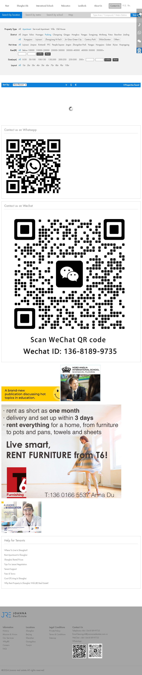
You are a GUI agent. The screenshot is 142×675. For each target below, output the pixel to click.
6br (47, 65)
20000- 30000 (58, 50)
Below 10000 (28, 50)
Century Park (90, 40)
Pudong (48, 35)
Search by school (55, 15)
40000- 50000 (88, 50)
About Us (98, 6)
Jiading (126, 35)
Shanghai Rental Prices (13, 560)
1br (24, 65)
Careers (6, 645)
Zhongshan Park (79, 45)
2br (28, 65)
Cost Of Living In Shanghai (15, 578)
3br (33, 65)
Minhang (103, 35)
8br (57, 65)
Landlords (82, 6)
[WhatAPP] (139, 33)
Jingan (25, 35)
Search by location (11, 15)
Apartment (26, 29)
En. (129, 6)
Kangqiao (28, 40)
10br (67, 65)
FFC (48, 45)
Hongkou (75, 35)
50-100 (32, 60)
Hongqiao (100, 45)
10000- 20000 (43, 50)
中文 (124, 6)
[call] (139, 24)
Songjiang (93, 35)
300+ (81, 60)
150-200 (52, 60)
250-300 (73, 60)
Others (117, 40)
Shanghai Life (22, 6)
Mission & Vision (10, 634)
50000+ (100, 50)
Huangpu (39, 35)
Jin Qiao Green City (73, 40)
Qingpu (67, 35)
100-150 (42, 60)
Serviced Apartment (41, 29)
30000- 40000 (73, 50)
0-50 (24, 60)
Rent (7, 6)
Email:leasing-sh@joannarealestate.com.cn (90, 634)
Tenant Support (10, 569)
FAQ (5, 649)
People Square (58, 45)
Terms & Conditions (57, 634)
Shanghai (30, 631)
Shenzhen (30, 638)
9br (61, 65)
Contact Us (115, 6)
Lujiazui (39, 40)
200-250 (62, 60)
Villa (53, 29)
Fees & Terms (9, 574)
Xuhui (31, 35)
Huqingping (124, 45)
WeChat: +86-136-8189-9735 (85, 638)
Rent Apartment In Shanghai (15, 555)
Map (71, 15)
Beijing (29, 634)
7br (52, 65)
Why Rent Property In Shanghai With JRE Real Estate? (26, 583)
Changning (57, 35)
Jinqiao (33, 45)
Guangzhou (31, 642)
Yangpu (84, 35)
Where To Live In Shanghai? (15, 550)
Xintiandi (41, 45)
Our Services (8, 638)
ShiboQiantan (105, 40)
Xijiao (115, 45)
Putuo (110, 35)
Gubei (108, 45)
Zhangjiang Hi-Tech (53, 40)
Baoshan (118, 35)
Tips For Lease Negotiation (15, 564)
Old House (60, 29)
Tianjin (29, 645)
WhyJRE (6, 642)
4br (38, 65)
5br (42, 65)
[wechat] (139, 39)
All (20, 29)
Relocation (65, 6)
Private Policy (54, 631)
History (6, 631)
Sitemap (52, 638)
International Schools (44, 6)
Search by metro (33, 15)
